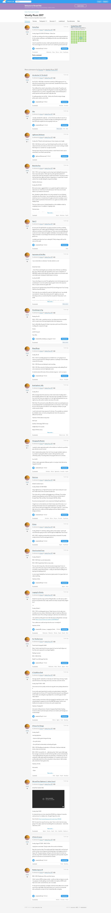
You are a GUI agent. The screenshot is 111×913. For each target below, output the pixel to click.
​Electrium (35, 477)
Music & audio (31, 12)
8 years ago (66, 74)
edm (67, 128)
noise (67, 899)
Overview (35, 21)
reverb (63, 633)
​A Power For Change (38, 726)
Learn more (80, 6)
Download (64, 48)
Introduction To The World (39, 75)
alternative (49, 52)
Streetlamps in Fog (37, 310)
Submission (27, 21)
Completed (36, 12)
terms (33, 907)
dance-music (62, 435)
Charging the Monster (38, 441)
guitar (58, 215)
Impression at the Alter (38, 254)
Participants (42, 21)
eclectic (58, 899)
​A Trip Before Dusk (37, 672)
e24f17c (77, 907)
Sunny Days (35, 27)
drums (57, 52)
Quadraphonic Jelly (37, 385)
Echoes (34, 524)
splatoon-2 (66, 831)
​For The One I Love (37, 639)
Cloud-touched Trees (38, 550)
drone (52, 471)
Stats (78, 21)
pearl (53, 831)
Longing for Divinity (37, 592)
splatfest (60, 831)
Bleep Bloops (36, 348)
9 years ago (66, 26)
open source (73, 907)
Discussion (52, 21)
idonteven (62, 215)
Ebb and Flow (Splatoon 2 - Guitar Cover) (43, 781)
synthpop (66, 720)
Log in (99, 1)
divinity (55, 633)
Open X (34, 221)
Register (105, 1)
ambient (61, 105)
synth (67, 215)
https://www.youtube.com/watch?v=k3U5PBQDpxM (47, 619)
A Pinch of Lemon (37, 837)
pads (60, 633)
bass (54, 52)
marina (48, 831)
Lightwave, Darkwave (38, 134)
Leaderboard (62, 21)
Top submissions (71, 21)
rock (61, 52)
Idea (33, 111)
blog (41, 907)
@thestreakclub (83, 907)
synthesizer (66, 52)
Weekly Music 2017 (34, 15)
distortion (51, 633)
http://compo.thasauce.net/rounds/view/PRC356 (50, 819)
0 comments (35, 52)
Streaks (26, 12)
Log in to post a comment (40, 58)
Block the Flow (36, 165)
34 (64, 128)
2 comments (35, 471)
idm (67, 435)
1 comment (34, 159)
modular (66, 105)
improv (61, 379)
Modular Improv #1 (37, 870)
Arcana (41, 29)
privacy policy (37, 907)
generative (57, 471)
